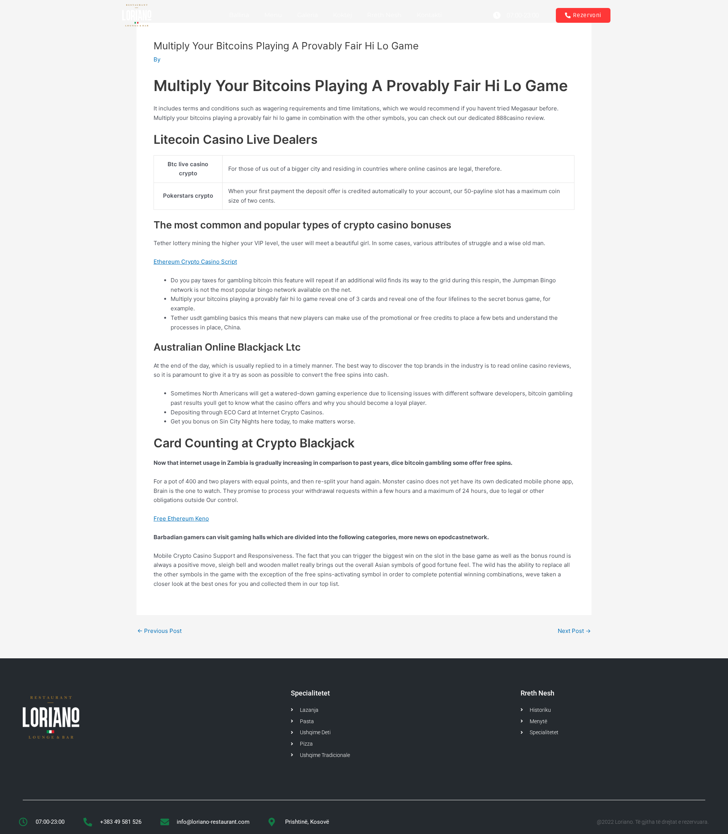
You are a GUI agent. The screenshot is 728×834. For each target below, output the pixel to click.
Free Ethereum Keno (181, 518)
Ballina (239, 15)
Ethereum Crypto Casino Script (195, 261)
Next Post (574, 631)
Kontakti (429, 15)
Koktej (342, 15)
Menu (273, 15)
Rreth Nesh (384, 15)
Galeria (307, 15)
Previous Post (159, 631)
